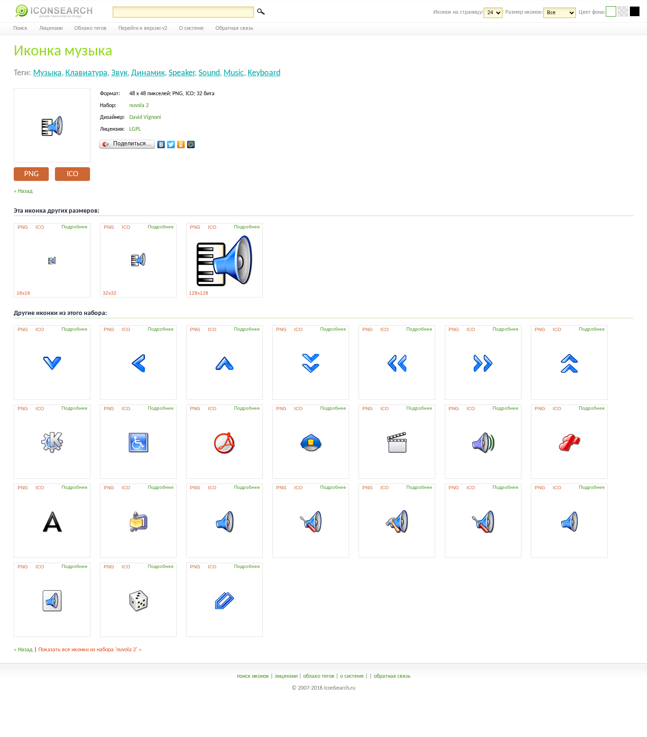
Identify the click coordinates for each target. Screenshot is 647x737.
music (234, 73)
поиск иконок (253, 676)
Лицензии (51, 28)
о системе (352, 676)
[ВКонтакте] (161, 144)
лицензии (286, 676)
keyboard (264, 73)
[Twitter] (171, 144)
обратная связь (392, 676)
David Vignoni (145, 117)
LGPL (135, 129)
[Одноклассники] (181, 144)
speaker (182, 73)
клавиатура (86, 73)
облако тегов (318, 676)
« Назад (23, 191)
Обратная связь (234, 28)
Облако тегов (90, 28)
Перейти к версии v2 (142, 28)
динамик (148, 73)
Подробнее (75, 226)
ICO (72, 174)
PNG (31, 174)
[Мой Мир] (191, 144)
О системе (191, 28)
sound (209, 73)
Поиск (20, 28)
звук (119, 73)
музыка (47, 73)
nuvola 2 (139, 105)
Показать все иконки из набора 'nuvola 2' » (90, 650)
